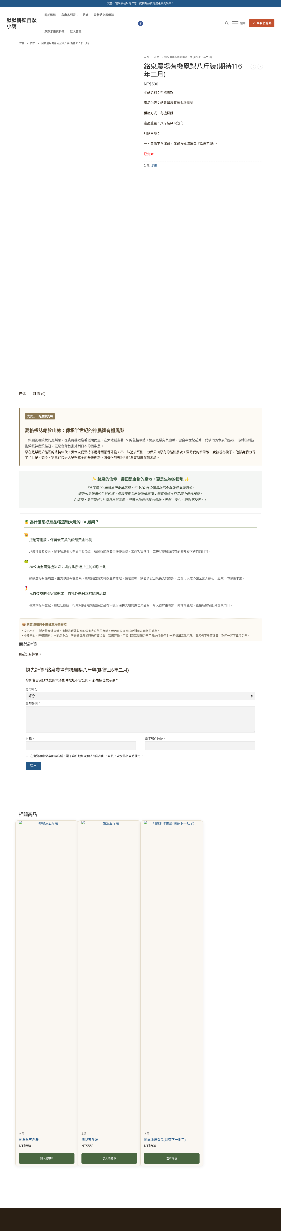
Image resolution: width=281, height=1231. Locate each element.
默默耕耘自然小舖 (22, 23)
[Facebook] (140, 23)
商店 (32, 43)
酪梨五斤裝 (89, 1139)
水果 (156, 57)
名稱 (30, 738)
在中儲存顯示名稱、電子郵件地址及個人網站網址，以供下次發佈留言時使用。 (87, 756)
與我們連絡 (264, 23)
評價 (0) (39, 394)
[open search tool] (227, 23)
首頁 (21, 43)
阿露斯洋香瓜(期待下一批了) (165, 1139)
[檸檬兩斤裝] (260, 67)
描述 (22, 394)
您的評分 (32, 689)
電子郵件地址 (155, 738)
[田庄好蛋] (253, 67)
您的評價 (33, 703)
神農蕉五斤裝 (29, 1139)
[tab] (22, 394)
